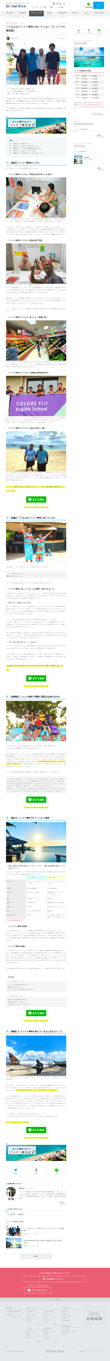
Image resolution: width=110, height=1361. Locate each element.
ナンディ (33, 17)
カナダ (29, 1318)
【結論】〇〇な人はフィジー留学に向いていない (26, 146)
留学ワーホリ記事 (36, 13)
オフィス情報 (43, 7)
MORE (61, 1202)
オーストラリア (31, 1315)
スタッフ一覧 (35, 7)
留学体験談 (22, 13)
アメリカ (30, 1320)
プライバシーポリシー (90, 1351)
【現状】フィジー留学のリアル (21, 143)
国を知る (49, 13)
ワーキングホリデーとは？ (14, 1315)
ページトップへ (56, 1299)
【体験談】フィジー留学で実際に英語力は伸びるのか (27, 148)
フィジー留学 (11, 1214)
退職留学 (21, 1214)
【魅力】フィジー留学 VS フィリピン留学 (24, 150)
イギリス (30, 1321)
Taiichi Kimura (13, 38)
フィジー (27, 17)
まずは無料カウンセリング (54, 1279)
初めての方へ (10, 13)
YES (24, 1122)
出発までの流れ (99, 13)
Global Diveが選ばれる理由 (14, 1311)
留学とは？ (10, 1313)
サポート (86, 13)
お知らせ (65, 1334)
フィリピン (30, 1313)
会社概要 (81, 1351)
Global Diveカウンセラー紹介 (70, 1331)
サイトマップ (100, 1351)
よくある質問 (60, 7)
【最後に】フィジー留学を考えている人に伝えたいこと (28, 153)
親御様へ (52, 7)
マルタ (29, 1316)
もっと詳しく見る (97, 113)
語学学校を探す (62, 13)
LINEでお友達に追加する (39, 1290)
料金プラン (75, 13)
